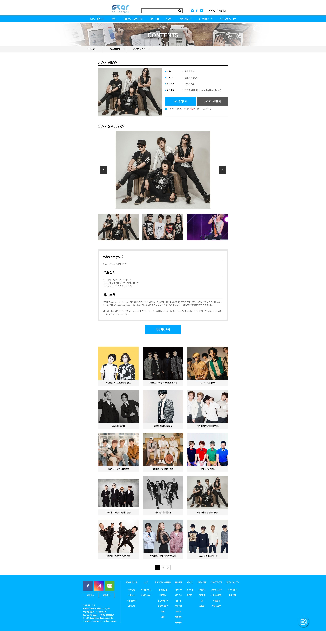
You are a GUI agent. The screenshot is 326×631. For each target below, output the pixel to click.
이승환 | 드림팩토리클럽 (163, 426)
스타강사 (202, 590)
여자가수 (178, 590)
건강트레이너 (163, 600)
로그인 (212, 11)
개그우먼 (189, 590)
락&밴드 (178, 622)
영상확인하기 (163, 329)
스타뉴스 (131, 595)
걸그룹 (178, 600)
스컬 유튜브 (216, 606)
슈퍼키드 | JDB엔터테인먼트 (163, 469)
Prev (103, 170)
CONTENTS (205, 18)
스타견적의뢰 (180, 101)
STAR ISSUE (97, 18)
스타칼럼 (131, 590)
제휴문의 (106, 595)
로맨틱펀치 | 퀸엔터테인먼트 (208, 512)
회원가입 (222, 11)
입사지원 (90, 595)
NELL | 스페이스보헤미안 (208, 556)
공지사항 (131, 606)
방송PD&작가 (163, 606)
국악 (163, 617)
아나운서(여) (146, 590)
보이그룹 (178, 606)
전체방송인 (163, 590)
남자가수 (178, 595)
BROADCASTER (133, 18)
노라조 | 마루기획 (118, 426)
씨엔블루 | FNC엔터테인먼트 (208, 426)
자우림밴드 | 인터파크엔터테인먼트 (163, 556)
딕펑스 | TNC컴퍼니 (207, 469)
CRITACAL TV (228, 18)
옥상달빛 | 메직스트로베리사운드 (118, 383)
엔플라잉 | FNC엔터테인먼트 (118, 469)
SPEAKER (185, 18)
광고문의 (232, 595)
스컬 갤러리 (131, 600)
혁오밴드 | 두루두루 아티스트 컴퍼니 (163, 383)
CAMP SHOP (216, 590)
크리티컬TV (232, 590)
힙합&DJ (178, 617)
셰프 (163, 611)
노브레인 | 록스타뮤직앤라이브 (118, 556)
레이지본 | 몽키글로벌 (163, 512)
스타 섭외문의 (216, 595)
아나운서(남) (146, 595)
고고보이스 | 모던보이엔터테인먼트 (118, 512)
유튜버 (202, 606)
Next (222, 170)
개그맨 (189, 595)
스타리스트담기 (213, 101)
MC (114, 18)
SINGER (154, 18)
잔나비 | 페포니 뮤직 (207, 383)
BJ (202, 600)
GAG (169, 18)
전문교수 (202, 595)
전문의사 (162, 595)
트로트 (178, 611)
